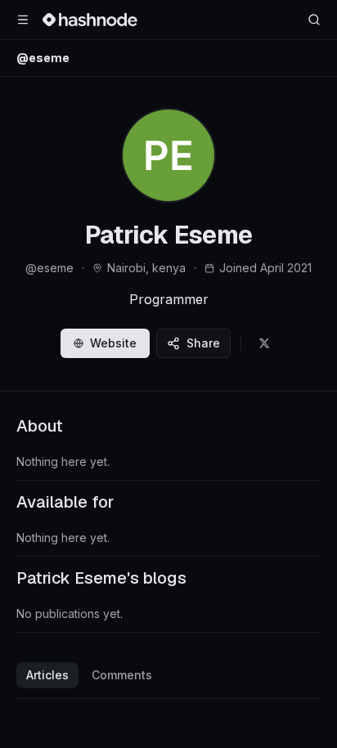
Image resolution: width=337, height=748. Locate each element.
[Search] (314, 20)
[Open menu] (23, 20)
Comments (122, 675)
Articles (47, 675)
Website (113, 343)
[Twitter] (264, 343)
